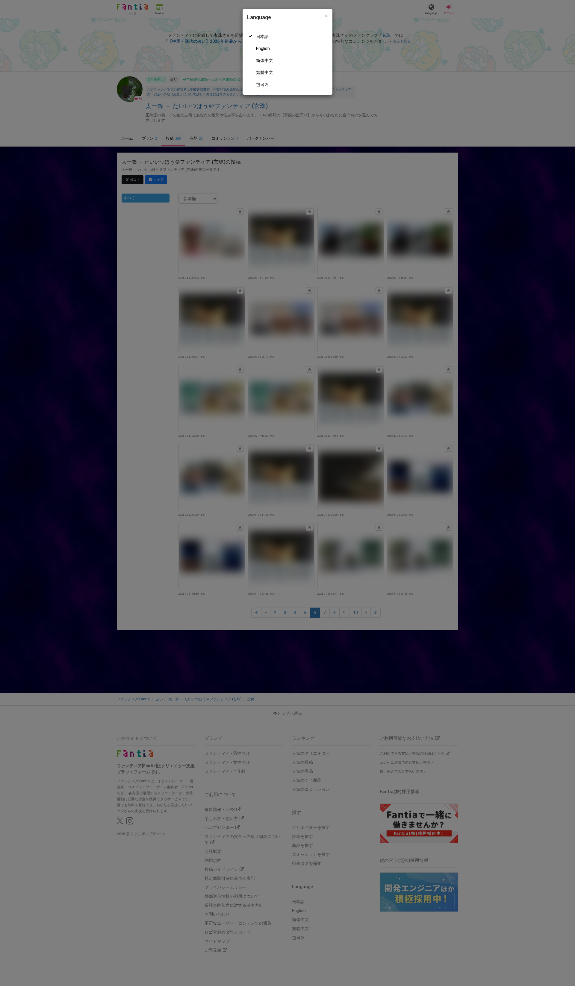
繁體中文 (264, 72)
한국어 (262, 84)
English (263, 48)
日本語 (262, 36)
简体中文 (264, 60)
